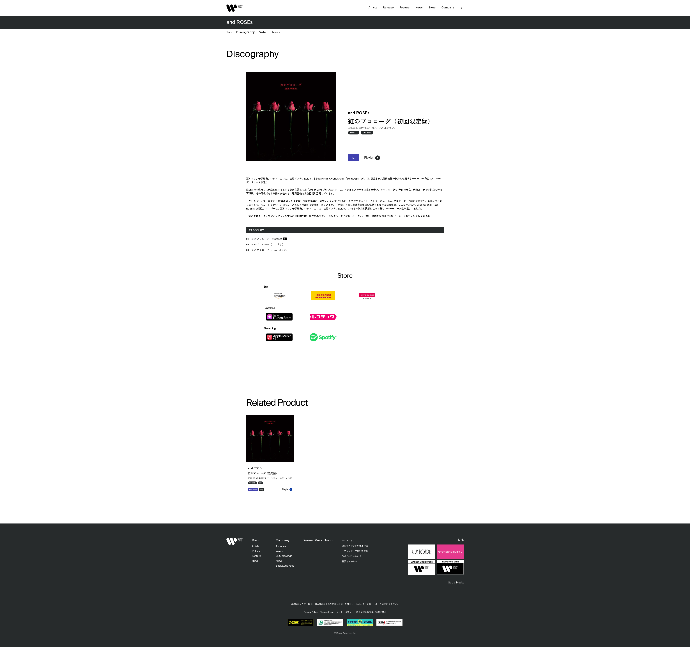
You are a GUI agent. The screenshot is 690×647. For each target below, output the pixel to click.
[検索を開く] (461, 7)
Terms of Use (327, 612)
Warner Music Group (317, 540)
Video (263, 32)
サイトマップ (348, 540)
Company (447, 7)
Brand (256, 540)
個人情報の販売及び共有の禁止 (330, 603)
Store (432, 7)
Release (388, 7)
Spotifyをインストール (367, 603)
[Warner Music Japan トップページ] (234, 8)
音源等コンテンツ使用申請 (355, 545)
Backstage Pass (285, 566)
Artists (373, 7)
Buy (354, 158)
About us (281, 546)
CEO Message (284, 556)
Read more (253, 489)
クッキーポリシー (344, 612)
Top (229, 32)
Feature (405, 7)
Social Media (456, 582)
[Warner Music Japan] (234, 541)
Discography (245, 32)
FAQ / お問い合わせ (351, 556)
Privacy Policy (311, 612)
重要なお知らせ (349, 561)
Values (279, 551)
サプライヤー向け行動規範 (355, 550)
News (276, 32)
